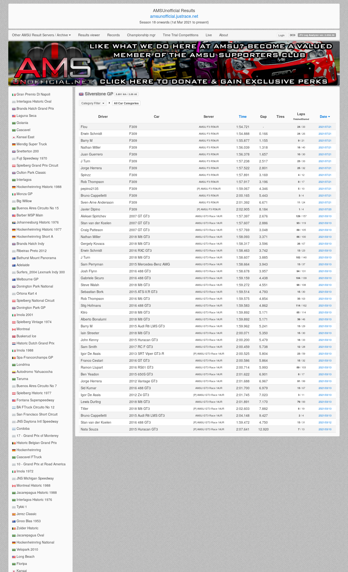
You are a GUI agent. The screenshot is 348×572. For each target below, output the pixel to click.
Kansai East (25, 136)
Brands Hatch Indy (30, 243)
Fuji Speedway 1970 (31, 158)
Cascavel (23, 129)
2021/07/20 (325, 209)
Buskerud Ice (26, 336)
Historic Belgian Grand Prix (36, 442)
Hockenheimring (28, 449)
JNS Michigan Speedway (35, 478)
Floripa (21, 563)
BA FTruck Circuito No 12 (35, 407)
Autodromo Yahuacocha (34, 371)
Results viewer (89, 34)
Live (209, 34)
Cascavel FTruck (29, 456)
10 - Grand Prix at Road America (41, 464)
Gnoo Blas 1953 (28, 520)
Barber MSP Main (29, 215)
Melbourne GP (27, 279)
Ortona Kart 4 (26, 293)
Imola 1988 (24, 350)
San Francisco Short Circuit (37, 414)
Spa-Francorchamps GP (34, 357)
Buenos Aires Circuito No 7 (36, 385)
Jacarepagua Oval (30, 535)
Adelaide (23, 264)
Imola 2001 (24, 314)
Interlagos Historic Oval (33, 101)
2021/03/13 (325, 216)
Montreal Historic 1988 (33, 485)
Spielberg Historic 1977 (33, 392)
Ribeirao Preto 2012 (31, 250)
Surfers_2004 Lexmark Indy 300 (40, 272)
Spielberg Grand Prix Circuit (37, 165)
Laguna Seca (26, 115)
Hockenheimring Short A (34, 236)
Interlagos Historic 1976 (34, 499)
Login (281, 35)
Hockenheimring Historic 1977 (39, 229)
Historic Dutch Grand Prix (35, 343)
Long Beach (25, 556)
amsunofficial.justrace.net (174, 16)
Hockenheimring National (35, 542)
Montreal (23, 328)
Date (324, 116)
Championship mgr (141, 34)
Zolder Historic (27, 528)
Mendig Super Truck (31, 144)
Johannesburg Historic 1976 (37, 222)
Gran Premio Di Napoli (33, 94)
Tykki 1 (21, 506)
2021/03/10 (325, 429)
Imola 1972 (24, 471)
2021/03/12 (325, 422)
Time (243, 116)
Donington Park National (34, 286)
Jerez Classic (26, 513)
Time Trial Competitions (180, 34)
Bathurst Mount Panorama (36, 257)
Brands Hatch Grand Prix (35, 108)
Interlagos (23, 179)
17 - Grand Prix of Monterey (37, 435)
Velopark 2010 (27, 549)
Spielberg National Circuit (35, 300)
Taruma (22, 378)
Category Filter (92, 103)
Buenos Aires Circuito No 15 (37, 208)
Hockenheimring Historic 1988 (39, 186)
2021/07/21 (325, 126)
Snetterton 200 (27, 151)
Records (113, 34)
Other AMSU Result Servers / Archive (40, 34)
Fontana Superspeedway (35, 400)
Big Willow (24, 200)
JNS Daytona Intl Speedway (37, 421)
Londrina (23, 364)
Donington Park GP (30, 307)
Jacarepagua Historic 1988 (36, 492)
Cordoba (23, 428)
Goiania (22, 122)
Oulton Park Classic (31, 172)
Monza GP (24, 193)
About (223, 34)
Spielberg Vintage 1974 (34, 321)
